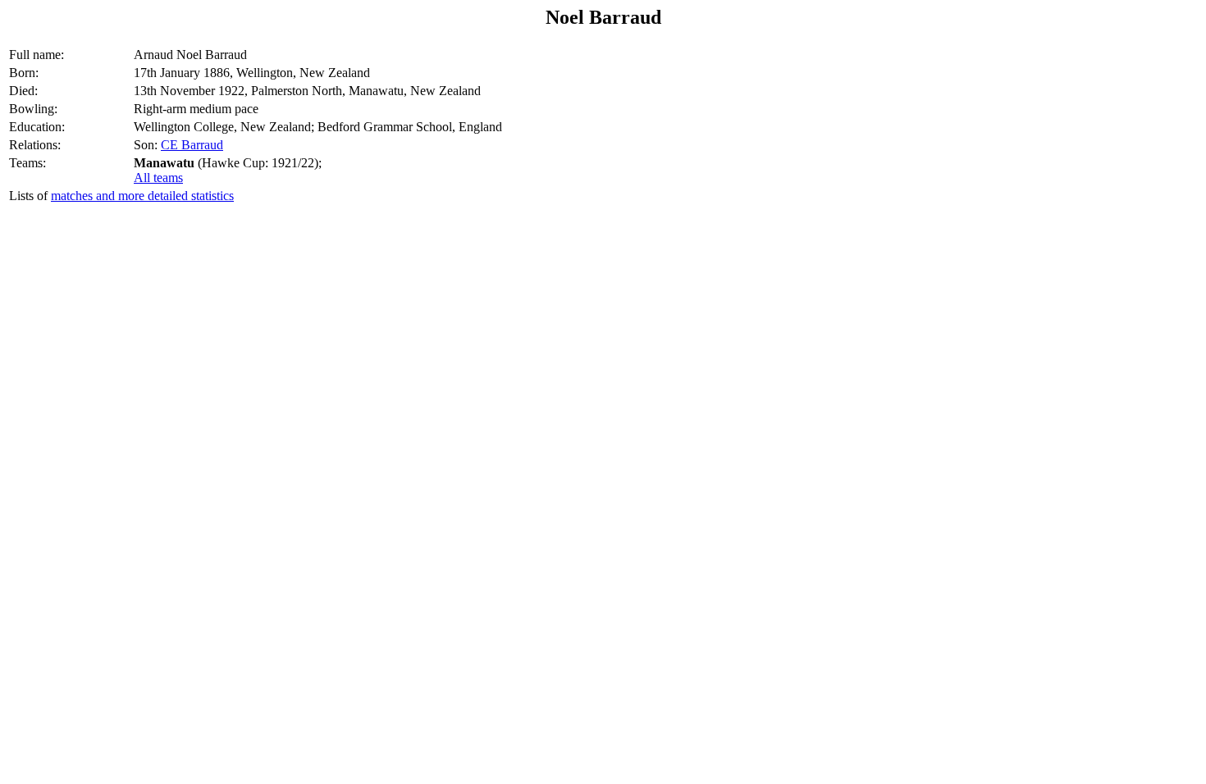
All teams (158, 178)
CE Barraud (192, 145)
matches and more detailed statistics (142, 196)
